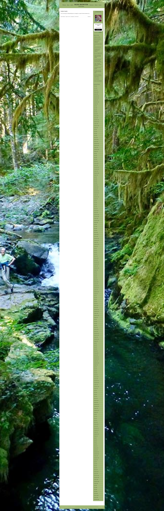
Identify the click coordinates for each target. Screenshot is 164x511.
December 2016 (96, 309)
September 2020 (96, 220)
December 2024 (96, 119)
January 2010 (96, 473)
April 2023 (95, 159)
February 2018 (96, 281)
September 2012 (96, 410)
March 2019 (96, 256)
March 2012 (96, 422)
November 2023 (96, 145)
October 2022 (96, 171)
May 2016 (95, 323)
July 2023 (95, 153)
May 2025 (95, 109)
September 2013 (96, 386)
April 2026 (95, 88)
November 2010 (96, 453)
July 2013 (95, 390)
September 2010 (96, 457)
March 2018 (96, 279)
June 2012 (95, 416)
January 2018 (96, 283)
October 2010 (96, 455)
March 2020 (96, 232)
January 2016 (96, 331)
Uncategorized (72, 16)
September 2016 (96, 315)
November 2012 (96, 406)
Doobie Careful (64, 11)
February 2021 (96, 210)
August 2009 (96, 483)
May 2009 (95, 489)
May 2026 (95, 86)
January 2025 (96, 117)
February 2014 (96, 376)
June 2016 (95, 321)
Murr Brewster (63, 16)
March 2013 (96, 398)
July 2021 (95, 200)
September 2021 (96, 196)
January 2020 (96, 236)
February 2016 (96, 329)
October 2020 (96, 218)
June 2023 (95, 155)
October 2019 (96, 242)
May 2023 (95, 157)
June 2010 (95, 463)
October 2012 (96, 408)
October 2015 (96, 337)
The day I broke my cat (97, 47)
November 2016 (96, 311)
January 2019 (96, 260)
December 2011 (96, 428)
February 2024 (96, 139)
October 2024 (96, 123)
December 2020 (96, 214)
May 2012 (95, 418)
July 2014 (95, 366)
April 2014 (95, 372)
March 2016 (96, 327)
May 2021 (95, 204)
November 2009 (96, 477)
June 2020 (95, 226)
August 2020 (96, 222)
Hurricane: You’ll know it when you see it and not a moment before (98, 75)
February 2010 (96, 471)
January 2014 (96, 378)
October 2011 (96, 432)
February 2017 (96, 305)
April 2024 (95, 135)
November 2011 (96, 430)
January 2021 (96, 212)
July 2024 (95, 129)
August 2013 (96, 388)
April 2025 (95, 111)
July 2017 (95, 295)
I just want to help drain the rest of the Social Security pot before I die (97, 60)
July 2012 (95, 414)
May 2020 (95, 228)
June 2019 (95, 250)
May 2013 (95, 394)
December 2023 (96, 143)
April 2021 (95, 206)
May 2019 (95, 252)
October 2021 (96, 194)
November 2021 (96, 192)
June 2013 (95, 392)
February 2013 (96, 400)
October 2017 (96, 289)
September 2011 (96, 434)
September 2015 (96, 339)
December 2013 (96, 380)
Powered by (96, 32)
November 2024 (96, 121)
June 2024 (95, 131)
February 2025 (96, 115)
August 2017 (96, 293)
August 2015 (96, 341)
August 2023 (96, 151)
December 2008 (96, 499)
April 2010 (95, 467)
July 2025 (95, 105)
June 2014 (95, 368)
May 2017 (95, 299)
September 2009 (96, 481)
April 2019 (95, 254)
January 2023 (96, 165)
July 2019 (95, 248)
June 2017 (95, 297)
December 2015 (96, 333)
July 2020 (95, 224)
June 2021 (95, 202)
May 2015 (95, 347)
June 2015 (95, 345)
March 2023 (96, 161)
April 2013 (95, 396)
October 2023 (96, 147)
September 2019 (96, 244)
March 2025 (96, 113)
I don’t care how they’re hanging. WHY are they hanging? (97, 56)
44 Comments (76, 16)
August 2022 (96, 175)
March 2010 (96, 469)
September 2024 (96, 125)
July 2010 (95, 461)
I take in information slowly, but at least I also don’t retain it (97, 64)
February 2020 (96, 234)
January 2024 (96, 141)
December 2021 (96, 190)
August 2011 (96, 436)
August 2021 (96, 198)
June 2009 (95, 487)
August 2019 (96, 246)
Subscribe (98, 29)
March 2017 (96, 303)
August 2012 (96, 412)
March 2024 (96, 137)
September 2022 (96, 173)
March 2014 (96, 374)
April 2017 (95, 301)
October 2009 (96, 479)
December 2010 (96, 451)
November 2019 (96, 240)
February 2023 (96, 163)
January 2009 (96, 497)
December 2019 (96, 238)
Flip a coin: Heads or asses (98, 53)
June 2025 (95, 107)
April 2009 (95, 491)
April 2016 (95, 325)
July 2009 (95, 485)
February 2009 (96, 495)
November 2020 (96, 216)
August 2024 (96, 127)
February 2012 (96, 424)
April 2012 (95, 420)
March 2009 (96, 493)
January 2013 (96, 402)
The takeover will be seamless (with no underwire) (97, 50)
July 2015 (95, 343)
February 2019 (96, 258)
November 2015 (96, 335)
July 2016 (95, 319)
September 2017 (96, 291)
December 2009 (96, 475)
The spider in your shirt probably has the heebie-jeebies (98, 71)
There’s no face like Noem (98, 80)
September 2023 (96, 149)
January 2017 (96, 307)
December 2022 (96, 167)
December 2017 (96, 285)
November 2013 (96, 382)
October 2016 (96, 313)
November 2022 (96, 169)
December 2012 (96, 404)
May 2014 (95, 370)
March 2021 (96, 208)
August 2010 (96, 459)
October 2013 (96, 384)
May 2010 (95, 465)
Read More (89, 16)
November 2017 (96, 287)
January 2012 (96, 426)
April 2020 (95, 230)
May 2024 (95, 133)
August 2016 (96, 317)
